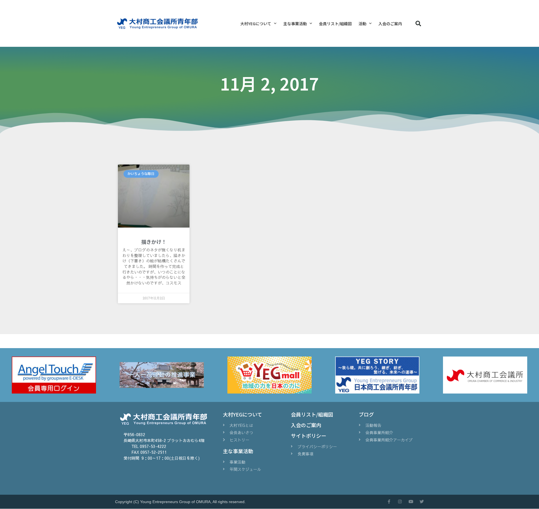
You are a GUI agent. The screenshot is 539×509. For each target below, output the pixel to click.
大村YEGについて (255, 23)
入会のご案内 (390, 23)
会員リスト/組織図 (335, 23)
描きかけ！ (153, 241)
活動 (362, 23)
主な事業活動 (295, 23)
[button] (418, 23)
